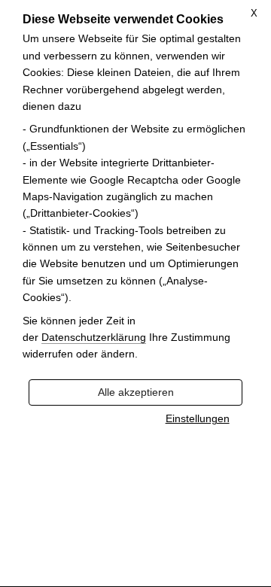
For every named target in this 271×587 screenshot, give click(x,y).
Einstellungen (198, 418)
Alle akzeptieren (136, 392)
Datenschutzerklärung (93, 337)
